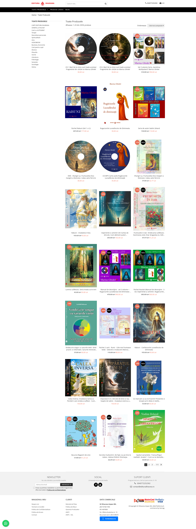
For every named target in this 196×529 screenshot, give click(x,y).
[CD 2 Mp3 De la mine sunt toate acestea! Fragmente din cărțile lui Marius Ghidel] (115, 49)
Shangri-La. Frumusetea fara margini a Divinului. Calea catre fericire (149, 177)
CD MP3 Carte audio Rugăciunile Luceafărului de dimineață (115, 177)
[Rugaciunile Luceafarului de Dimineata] (115, 102)
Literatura (35, 57)
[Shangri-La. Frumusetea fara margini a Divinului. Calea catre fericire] (149, 156)
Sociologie (35, 64)
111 (157, 465)
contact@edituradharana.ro (143, 486)
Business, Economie (38, 45)
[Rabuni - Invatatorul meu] (81, 208)
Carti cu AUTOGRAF (38, 30)
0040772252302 (143, 483)
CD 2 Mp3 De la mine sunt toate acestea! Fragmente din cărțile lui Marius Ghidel (115, 68)
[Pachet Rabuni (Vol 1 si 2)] (81, 102)
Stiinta (34, 67)
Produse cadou (56, 9)
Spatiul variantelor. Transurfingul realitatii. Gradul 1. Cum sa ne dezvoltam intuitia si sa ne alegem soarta (149, 456)
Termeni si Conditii (38, 507)
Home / (35, 15)
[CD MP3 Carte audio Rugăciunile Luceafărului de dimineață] (115, 156)
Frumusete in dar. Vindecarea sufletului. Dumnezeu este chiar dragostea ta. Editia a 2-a (149, 234)
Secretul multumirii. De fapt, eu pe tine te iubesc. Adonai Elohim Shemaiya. (115, 456)
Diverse (34, 50)
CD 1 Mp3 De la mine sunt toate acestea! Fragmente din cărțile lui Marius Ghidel (81, 68)
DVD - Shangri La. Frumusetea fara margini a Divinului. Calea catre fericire (81, 177)
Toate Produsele (39, 9)
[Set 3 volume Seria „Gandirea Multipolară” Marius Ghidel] (149, 49)
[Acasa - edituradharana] (43, 4)
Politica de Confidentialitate (56, 490)
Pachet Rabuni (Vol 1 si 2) (81, 128)
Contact (34, 515)
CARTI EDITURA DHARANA (40, 25)
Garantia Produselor (72, 509)
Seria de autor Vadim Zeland (149, 128)
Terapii (34, 33)
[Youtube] (100, 485)
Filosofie (34, 52)
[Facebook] (96, 485)
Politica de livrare (37, 512)
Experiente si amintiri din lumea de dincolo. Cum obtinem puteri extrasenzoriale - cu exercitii (115, 234)
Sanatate (35, 62)
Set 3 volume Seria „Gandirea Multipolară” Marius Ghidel (149, 68)
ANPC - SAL (69, 515)
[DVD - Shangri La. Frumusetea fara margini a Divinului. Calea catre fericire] (81, 156)
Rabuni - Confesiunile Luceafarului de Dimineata (149, 348)
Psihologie (35, 60)
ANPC (68, 512)
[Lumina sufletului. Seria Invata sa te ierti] (81, 265)
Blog (67, 9)
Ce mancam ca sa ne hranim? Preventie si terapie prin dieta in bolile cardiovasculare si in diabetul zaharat (149, 400)
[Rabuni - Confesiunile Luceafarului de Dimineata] (149, 323)
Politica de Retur (71, 507)
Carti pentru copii (37, 47)
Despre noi (35, 504)
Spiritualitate (36, 37)
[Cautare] (106, 4)
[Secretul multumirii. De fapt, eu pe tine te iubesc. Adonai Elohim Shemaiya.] (115, 431)
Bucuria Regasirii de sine (80, 455)
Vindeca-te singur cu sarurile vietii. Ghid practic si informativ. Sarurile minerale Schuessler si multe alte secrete (81, 348)
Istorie (34, 55)
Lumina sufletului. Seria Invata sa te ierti (81, 289)
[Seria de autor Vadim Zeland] (149, 102)
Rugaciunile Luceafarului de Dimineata (115, 128)
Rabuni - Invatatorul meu (81, 233)
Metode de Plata (71, 504)
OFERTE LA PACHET (38, 28)
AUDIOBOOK (36, 42)
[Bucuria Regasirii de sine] (81, 431)
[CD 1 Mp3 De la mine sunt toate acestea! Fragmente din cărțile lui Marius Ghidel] (81, 49)
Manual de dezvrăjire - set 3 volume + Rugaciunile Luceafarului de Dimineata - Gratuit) (115, 290)
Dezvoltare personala (39, 35)
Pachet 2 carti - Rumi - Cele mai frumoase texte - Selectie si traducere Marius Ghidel (115, 348)
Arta (33, 40)
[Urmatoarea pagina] (161, 464)
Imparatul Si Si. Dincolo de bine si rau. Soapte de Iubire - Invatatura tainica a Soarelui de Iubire (115, 400)
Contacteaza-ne (110, 519)
